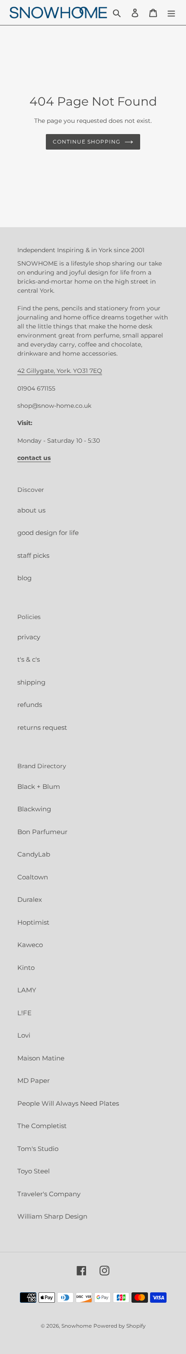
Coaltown (32, 877)
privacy (28, 637)
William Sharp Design (52, 1216)
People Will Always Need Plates (68, 1103)
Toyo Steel (33, 1171)
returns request (42, 727)
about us (31, 510)
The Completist (42, 1126)
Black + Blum (38, 786)
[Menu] (171, 12)
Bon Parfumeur (42, 832)
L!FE (24, 1013)
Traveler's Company (48, 1194)
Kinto (26, 967)
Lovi (23, 1035)
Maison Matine (40, 1058)
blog (24, 578)
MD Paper (33, 1080)
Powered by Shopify (119, 1326)
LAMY (26, 990)
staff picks (33, 555)
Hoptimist (33, 922)
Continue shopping (86, 141)
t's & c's (28, 659)
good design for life (48, 532)
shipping (31, 682)
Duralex (29, 899)
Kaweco (30, 945)
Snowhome (76, 1326)
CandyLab (33, 854)
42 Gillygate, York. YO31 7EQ (59, 371)
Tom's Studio (37, 1148)
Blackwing (34, 809)
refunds (29, 704)
